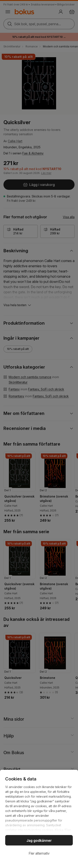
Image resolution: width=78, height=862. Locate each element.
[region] (39, 816)
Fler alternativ (39, 853)
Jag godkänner (39, 840)
